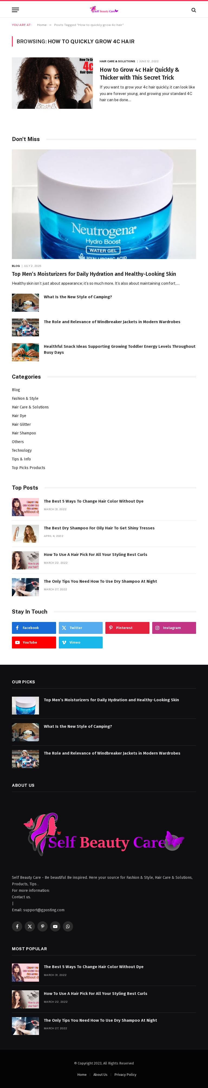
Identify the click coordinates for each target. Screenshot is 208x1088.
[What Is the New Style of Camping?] (25, 303)
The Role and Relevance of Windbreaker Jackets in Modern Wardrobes (112, 321)
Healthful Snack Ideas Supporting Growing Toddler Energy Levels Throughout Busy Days (120, 349)
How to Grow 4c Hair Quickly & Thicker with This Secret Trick (139, 73)
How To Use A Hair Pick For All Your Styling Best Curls (95, 554)
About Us (100, 1075)
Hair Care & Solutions (117, 61)
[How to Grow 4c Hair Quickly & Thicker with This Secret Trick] (52, 83)
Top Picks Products (28, 468)
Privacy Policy (125, 1075)
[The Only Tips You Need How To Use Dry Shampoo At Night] (25, 587)
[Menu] (15, 10)
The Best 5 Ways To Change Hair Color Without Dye (94, 501)
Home (82, 1075)
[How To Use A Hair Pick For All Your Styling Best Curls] (25, 560)
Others (18, 442)
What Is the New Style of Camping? (78, 296)
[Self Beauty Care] (104, 10)
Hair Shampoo (24, 433)
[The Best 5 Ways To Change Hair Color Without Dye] (25, 507)
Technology (22, 450)
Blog (16, 265)
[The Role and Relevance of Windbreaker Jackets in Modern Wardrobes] (25, 328)
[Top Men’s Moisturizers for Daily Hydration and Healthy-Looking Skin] (104, 204)
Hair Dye (19, 416)
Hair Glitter (21, 424)
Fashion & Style (25, 398)
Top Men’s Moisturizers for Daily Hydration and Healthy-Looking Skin (94, 274)
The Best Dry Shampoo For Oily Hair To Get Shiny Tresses (99, 528)
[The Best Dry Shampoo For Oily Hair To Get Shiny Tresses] (25, 534)
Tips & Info (21, 459)
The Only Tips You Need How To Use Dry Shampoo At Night (100, 581)
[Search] (193, 10)
